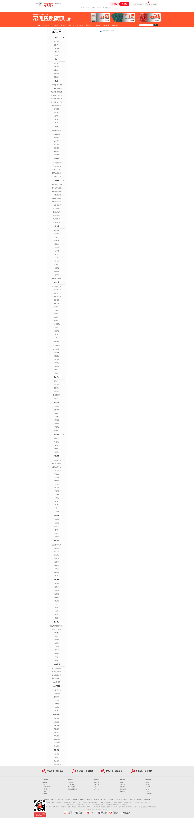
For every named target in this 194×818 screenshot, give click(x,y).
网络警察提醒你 (80, 812)
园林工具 (56, 303)
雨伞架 (56, 327)
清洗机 (56, 452)
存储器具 (56, 456)
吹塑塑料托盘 (56, 105)
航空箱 (56, 487)
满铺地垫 (56, 151)
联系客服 (44, 793)
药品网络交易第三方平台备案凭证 (123, 802)
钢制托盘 (56, 109)
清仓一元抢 (86, 7)
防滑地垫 (56, 137)
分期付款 (96, 787)
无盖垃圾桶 (56, 222)
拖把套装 (56, 73)
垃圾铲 (56, 317)
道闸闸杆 (56, 697)
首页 (38, 25)
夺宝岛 (147, 782)
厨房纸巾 (56, 410)
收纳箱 (56, 481)
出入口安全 (56, 686)
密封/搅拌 (57, 742)
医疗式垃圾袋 (56, 173)
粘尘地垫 (56, 141)
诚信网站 (91, 812)
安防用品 (56, 750)
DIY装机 (148, 784)
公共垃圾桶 (56, 219)
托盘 (56, 81)
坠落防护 (56, 398)
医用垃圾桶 (56, 208)
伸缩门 (56, 707)
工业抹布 (56, 352)
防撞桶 (56, 594)
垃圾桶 (63, 25)
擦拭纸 (56, 363)
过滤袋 (56, 366)
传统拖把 (56, 63)
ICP (79, 802)
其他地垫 (56, 155)
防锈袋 (56, 234)
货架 (56, 530)
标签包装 (106, 25)
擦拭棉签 (56, 356)
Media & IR (147, 799)
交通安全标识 (56, 629)
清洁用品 (92, 7)
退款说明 (122, 787)
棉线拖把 (56, 55)
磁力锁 (56, 704)
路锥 (56, 614)
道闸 (56, 710)
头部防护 (56, 381)
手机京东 (89, 799)
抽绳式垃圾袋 (56, 169)
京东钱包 (98, 809)
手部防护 (56, 388)
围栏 (56, 604)
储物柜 (56, 537)
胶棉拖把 (56, 70)
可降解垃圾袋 (56, 176)
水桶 (56, 501)
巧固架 (56, 519)
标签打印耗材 (56, 278)
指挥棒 (56, 639)
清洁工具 (71, 25)
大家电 (44, 791)
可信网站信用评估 (69, 812)
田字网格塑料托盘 (56, 99)
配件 (56, 618)
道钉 (56, 657)
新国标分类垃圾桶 (56, 184)
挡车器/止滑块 (56, 675)
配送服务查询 (71, 787)
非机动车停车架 (57, 668)
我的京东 (139, 4)
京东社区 (110, 799)
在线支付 (96, 784)
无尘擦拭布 (56, 346)
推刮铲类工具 (56, 293)
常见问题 (44, 789)
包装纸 (56, 268)
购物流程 (44, 782)
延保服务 (148, 787)
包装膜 (56, 275)
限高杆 (56, 587)
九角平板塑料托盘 (56, 95)
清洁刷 (56, 331)
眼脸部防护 (56, 395)
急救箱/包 (57, 548)
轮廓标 (56, 653)
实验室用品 (56, 714)
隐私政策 (132, 799)
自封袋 (56, 247)
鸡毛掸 (56, 310)
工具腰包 (56, 300)
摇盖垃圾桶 (56, 215)
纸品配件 (56, 406)
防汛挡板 (56, 555)
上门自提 (70, 782)
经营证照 (89, 807)
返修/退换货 (123, 789)
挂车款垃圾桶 (56, 205)
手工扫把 (56, 41)
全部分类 (46, 25)
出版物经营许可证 (98, 804)
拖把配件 (56, 77)
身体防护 (56, 384)
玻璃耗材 (56, 722)
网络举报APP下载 (114, 812)
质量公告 (125, 799)
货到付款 (96, 782)
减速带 (56, 590)
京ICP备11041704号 (69, 802)
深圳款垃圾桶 (56, 201)
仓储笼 (56, 526)
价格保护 (122, 784)
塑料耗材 (56, 725)
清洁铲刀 (56, 307)
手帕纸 (56, 416)
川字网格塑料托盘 (56, 85)
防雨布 (56, 562)
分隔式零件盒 (56, 460)
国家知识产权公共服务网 (125, 812)
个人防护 (97, 25)
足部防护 (56, 391)
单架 (56, 575)
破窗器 (56, 569)
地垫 (56, 126)
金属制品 (56, 718)
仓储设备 (56, 515)
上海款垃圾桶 (56, 195)
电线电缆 (98, 7)
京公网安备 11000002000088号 (53, 802)
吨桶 (56, 505)
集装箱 (56, 523)
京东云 (105, 809)
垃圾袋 (56, 25)
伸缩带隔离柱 (56, 678)
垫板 (56, 123)
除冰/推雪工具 (56, 286)
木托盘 (56, 119)
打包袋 (56, 271)
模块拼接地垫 (56, 131)
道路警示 (56, 622)
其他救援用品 (56, 545)
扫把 (56, 37)
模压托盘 (56, 112)
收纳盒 (56, 474)
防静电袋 (56, 230)
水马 (56, 611)
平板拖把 (56, 66)
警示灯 (56, 636)
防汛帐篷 (56, 551)
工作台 (56, 511)
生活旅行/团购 (46, 787)
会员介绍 (44, 784)
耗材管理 (56, 732)
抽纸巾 (56, 430)
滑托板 (56, 116)
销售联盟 (103, 799)
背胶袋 (56, 251)
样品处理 (56, 736)
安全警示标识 (56, 764)
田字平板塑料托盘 (56, 102)
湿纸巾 (56, 413)
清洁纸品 (56, 402)
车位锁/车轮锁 (56, 672)
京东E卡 (148, 789)
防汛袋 (56, 558)
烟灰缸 (56, 320)
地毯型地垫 (56, 134)
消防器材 (56, 754)
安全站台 (56, 583)
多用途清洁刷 (56, 296)
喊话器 (56, 565)
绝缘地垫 (56, 144)
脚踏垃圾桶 (56, 212)
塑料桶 (56, 494)
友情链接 (96, 799)
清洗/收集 (57, 746)
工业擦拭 (56, 341)
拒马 (56, 607)
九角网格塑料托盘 (56, 92)
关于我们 (46, 799)
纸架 (56, 373)
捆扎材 (56, 261)
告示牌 (56, 643)
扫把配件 (56, 52)
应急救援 (89, 25)
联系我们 (53, 799)
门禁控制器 (56, 693)
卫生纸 (56, 420)
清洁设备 (56, 434)
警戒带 (56, 646)
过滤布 (56, 370)
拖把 (56, 59)
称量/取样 (57, 739)
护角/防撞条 (56, 682)
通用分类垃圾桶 (57, 188)
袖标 (56, 660)
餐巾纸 (56, 423)
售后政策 (122, 782)
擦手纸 (56, 427)
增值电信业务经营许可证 (149, 807)
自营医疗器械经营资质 (105, 802)
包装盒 (56, 264)
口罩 (81, 7)
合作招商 (67, 799)
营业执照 (137, 807)
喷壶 (56, 334)
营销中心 (82, 799)
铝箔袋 (56, 237)
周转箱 (56, 477)
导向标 (56, 650)
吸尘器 (56, 438)
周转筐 (56, 484)
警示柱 (56, 601)
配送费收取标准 (72, 789)
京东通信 (148, 791)
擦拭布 (56, 359)
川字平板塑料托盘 (56, 88)
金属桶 (56, 498)
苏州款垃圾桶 (56, 198)
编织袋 (56, 244)
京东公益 (139, 799)
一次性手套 (105, 7)
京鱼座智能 (149, 793)
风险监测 (117, 799)
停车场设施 (56, 664)
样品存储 (56, 729)
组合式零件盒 (56, 467)
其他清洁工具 (56, 290)
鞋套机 (56, 445)
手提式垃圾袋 (56, 166)
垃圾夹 (56, 314)
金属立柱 (56, 633)
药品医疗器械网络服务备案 (90, 802)
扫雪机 (56, 442)
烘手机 (56, 448)
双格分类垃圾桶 (57, 191)
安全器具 (56, 761)
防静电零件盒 (56, 463)
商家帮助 (74, 799)
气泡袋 (56, 240)
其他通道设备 (56, 690)
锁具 (56, 757)
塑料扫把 (56, 45)
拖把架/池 (57, 324)
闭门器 (56, 700)
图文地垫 (56, 148)
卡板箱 (56, 491)
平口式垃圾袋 (56, 163)
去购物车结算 (152, 4)
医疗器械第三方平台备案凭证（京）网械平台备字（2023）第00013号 (113, 807)
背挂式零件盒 (56, 470)
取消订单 (122, 791)
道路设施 (80, 25)
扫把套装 (56, 48)
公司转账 (96, 789)
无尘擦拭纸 (56, 349)
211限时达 (71, 784)
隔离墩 (56, 597)
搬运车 (111, 7)
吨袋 (56, 254)
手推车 (56, 533)
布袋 (56, 257)
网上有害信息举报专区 (103, 812)
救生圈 (56, 572)
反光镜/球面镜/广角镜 (56, 626)
